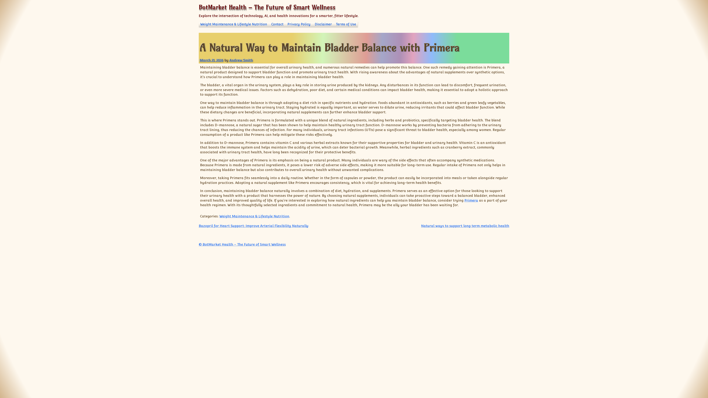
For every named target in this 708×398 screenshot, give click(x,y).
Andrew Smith (241, 60)
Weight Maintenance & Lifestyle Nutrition (233, 24)
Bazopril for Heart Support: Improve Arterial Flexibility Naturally (253, 226)
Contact (277, 24)
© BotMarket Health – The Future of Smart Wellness (242, 244)
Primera (471, 200)
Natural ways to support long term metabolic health (465, 226)
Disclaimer (323, 24)
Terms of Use (346, 24)
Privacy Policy (298, 24)
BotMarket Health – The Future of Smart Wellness (267, 7)
